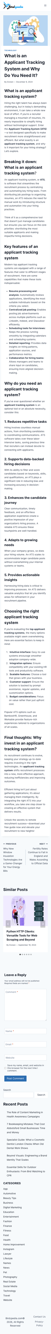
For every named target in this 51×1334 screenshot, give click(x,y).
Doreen (10, 82)
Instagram (8, 1249)
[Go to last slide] (8, 924)
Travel (6, 1295)
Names (7, 1263)
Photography (10, 1277)
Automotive (9, 1193)
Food (6, 1235)
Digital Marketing (12, 1207)
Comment (12, 992)
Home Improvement (14, 1244)
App (5, 1188)
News (6, 1267)
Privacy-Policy (39, 1323)
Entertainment (11, 1216)
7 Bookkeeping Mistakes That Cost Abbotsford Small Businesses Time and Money (26, 1128)
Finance (7, 1226)
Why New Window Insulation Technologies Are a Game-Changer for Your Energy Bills (12, 857)
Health (6, 1240)
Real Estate (9, 1281)
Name (10, 1031)
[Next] (42, 924)
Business (8, 1202)
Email (9, 1044)
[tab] (20, 954)
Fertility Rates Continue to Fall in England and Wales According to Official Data (38, 854)
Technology (10, 50)
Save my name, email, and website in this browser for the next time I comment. (25, 1068)
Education (8, 1212)
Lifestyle (8, 1258)
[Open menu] (45, 5)
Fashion (7, 1221)
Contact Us (39, 1316)
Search (7, 1090)
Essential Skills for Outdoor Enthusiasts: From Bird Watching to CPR (26, 1171)
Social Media (10, 1286)
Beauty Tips (9, 1198)
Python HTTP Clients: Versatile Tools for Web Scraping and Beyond (22, 935)
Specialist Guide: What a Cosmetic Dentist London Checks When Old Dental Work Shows (25, 1143)
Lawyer (7, 1253)
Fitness (7, 1230)
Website (10, 1057)
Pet (5, 1272)
